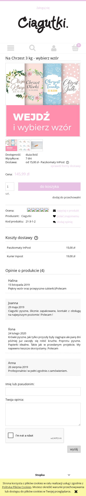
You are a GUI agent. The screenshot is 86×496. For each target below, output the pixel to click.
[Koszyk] (75, 47)
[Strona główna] (43, 24)
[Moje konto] (53, 48)
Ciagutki (26, 216)
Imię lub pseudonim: (19, 384)
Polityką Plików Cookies (16, 487)
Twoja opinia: (14, 400)
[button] (11, 48)
